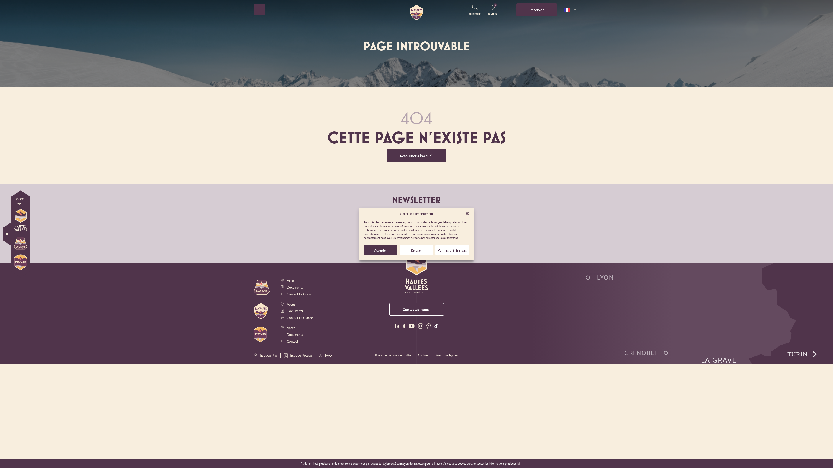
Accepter (380, 250)
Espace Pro (268, 355)
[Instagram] (420, 326)
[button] (467, 213)
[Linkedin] (397, 326)
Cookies (423, 355)
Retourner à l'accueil (416, 155)
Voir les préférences (452, 250)
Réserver (537, 9)
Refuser (416, 250)
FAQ (328, 355)
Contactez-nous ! (417, 309)
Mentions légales (447, 355)
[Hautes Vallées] (20, 221)
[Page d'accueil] (416, 9)
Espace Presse (301, 355)
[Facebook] (404, 327)
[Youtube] (411, 326)
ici (518, 463)
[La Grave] (20, 244)
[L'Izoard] (20, 262)
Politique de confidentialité (393, 355)
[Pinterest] (428, 326)
